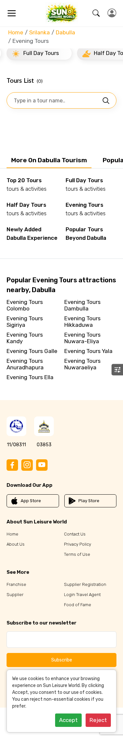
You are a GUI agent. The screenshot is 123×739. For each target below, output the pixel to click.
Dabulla (65, 32)
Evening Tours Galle (32, 351)
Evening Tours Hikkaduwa (82, 321)
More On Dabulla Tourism (49, 160)
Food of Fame (77, 604)
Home (15, 32)
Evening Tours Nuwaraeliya (82, 364)
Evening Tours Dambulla (82, 305)
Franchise (16, 584)
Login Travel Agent (82, 594)
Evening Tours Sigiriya (25, 321)
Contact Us (75, 534)
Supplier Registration (85, 584)
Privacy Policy (77, 544)
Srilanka (39, 32)
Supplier (15, 594)
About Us (16, 544)
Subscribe (61, 660)
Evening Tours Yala (88, 351)
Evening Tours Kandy (25, 337)
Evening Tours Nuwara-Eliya (82, 337)
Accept (68, 720)
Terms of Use (77, 554)
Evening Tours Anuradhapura (25, 364)
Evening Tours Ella (30, 377)
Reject (98, 720)
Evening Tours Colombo (25, 305)
